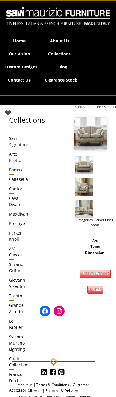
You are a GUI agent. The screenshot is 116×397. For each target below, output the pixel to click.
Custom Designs (20, 67)
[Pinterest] (61, 372)
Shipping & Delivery (62, 390)
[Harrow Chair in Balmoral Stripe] (83, 187)
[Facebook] (53, 372)
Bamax (15, 170)
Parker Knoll (103, 220)
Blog (62, 67)
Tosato (15, 296)
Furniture (94, 106)
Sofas (108, 106)
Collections (59, 54)
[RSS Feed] (44, 372)
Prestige (17, 223)
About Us (59, 41)
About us (25, 384)
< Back (95, 290)
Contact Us (19, 80)
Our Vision (19, 54)
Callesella (18, 179)
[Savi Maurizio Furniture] (58, 16)
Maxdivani (19, 214)
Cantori (16, 189)
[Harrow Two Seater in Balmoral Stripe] (90, 133)
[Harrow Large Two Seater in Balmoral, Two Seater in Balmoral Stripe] (83, 209)
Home (19, 41)
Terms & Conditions (52, 384)
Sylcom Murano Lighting (17, 343)
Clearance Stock (61, 80)
